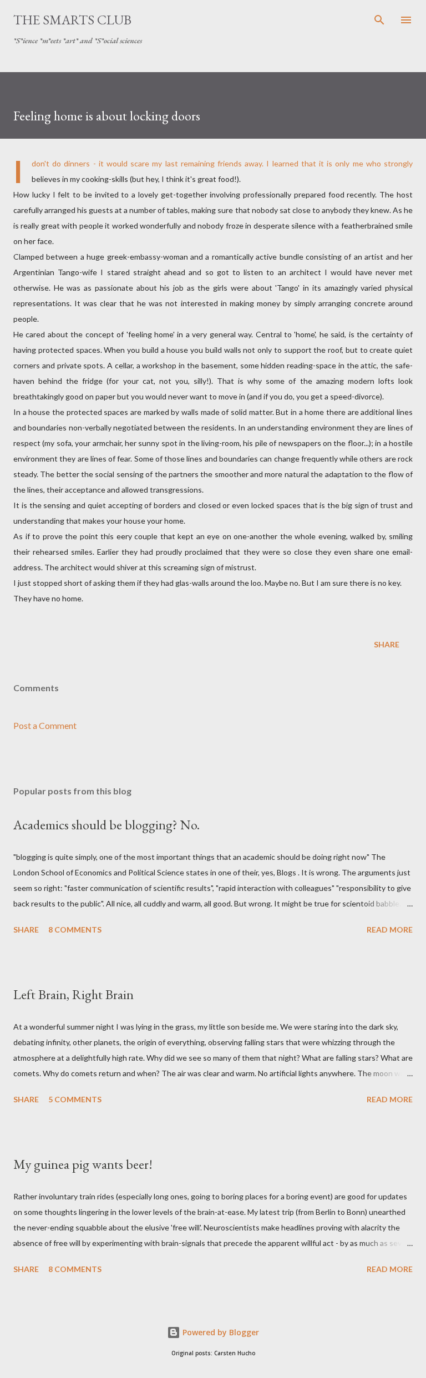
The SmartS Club (72, 19)
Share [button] (386, 644)
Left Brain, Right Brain (73, 994)
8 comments (75, 929)
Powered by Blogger (219, 1332)
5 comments (75, 1099)
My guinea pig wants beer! (83, 1164)
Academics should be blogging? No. (106, 824)
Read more (390, 929)
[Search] (379, 20)
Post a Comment (45, 725)
